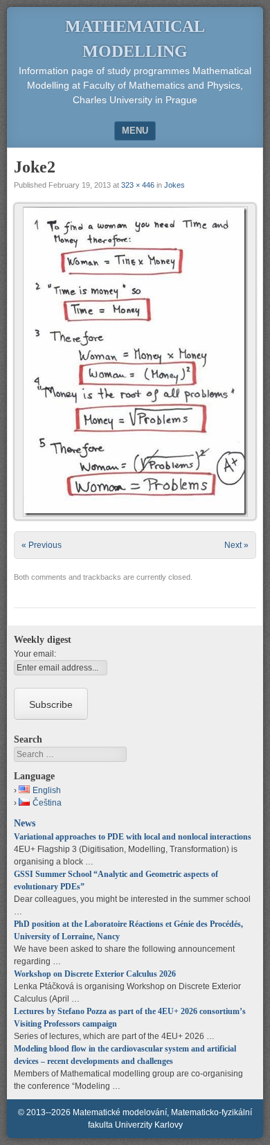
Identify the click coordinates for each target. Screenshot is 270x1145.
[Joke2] (135, 361)
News (24, 822)
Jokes (174, 185)
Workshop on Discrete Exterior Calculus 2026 (95, 974)
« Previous (41, 545)
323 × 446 (137, 185)
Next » (236, 545)
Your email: (35, 654)
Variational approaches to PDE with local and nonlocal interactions (132, 837)
